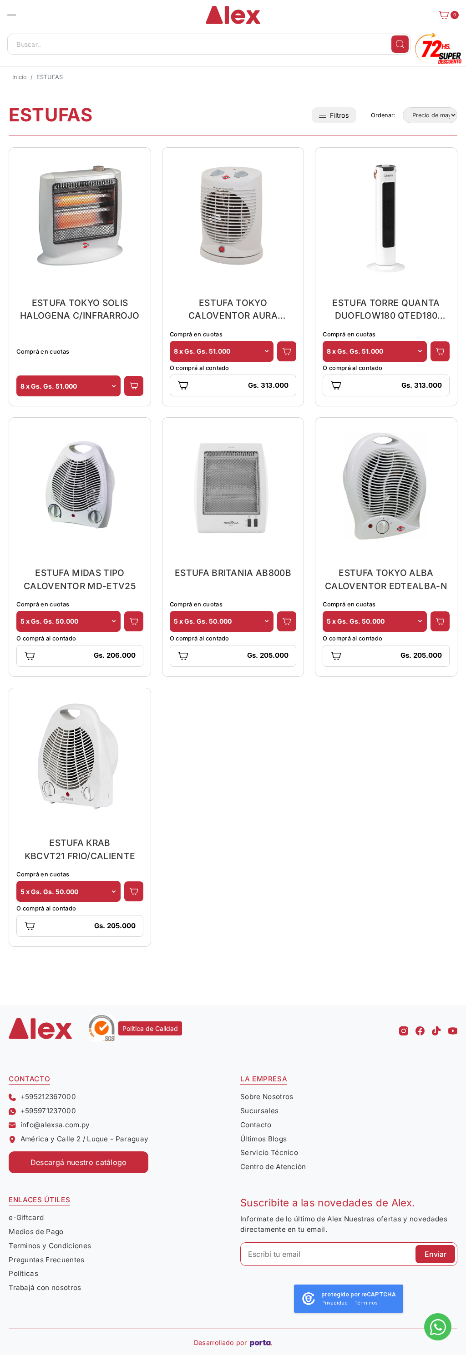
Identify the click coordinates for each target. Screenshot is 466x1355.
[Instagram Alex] (403, 1028)
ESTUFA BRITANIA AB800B (233, 572)
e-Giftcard (26, 1217)
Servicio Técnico (269, 1152)
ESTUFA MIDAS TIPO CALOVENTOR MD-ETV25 (80, 579)
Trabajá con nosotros (45, 1287)
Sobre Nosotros (266, 1096)
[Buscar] (400, 44)
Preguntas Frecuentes (46, 1259)
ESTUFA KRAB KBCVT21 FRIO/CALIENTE (80, 849)
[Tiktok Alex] (436, 1028)
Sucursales (259, 1110)
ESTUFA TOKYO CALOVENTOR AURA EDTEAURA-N (233, 309)
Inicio (19, 77)
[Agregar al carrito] (133, 386)
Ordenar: (383, 115)
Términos (366, 1303)
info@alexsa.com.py (55, 1124)
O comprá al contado (199, 368)
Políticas (23, 1273)
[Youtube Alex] (452, 1028)
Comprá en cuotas (42, 351)
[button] (11, 15)
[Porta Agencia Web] (261, 1343)
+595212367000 (48, 1096)
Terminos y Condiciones (50, 1245)
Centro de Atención (273, 1166)
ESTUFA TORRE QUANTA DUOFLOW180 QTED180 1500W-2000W (386, 309)
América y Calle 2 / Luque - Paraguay (84, 1139)
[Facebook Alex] (420, 1028)
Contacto (256, 1124)
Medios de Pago (36, 1231)
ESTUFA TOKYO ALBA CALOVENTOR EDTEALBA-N (386, 579)
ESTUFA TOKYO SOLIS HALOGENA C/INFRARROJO (80, 309)
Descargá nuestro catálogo (78, 1162)
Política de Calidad (150, 1028)
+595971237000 (48, 1110)
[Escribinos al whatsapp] (437, 1326)
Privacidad (334, 1303)
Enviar (435, 1254)
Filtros (339, 115)
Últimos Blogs (263, 1139)
